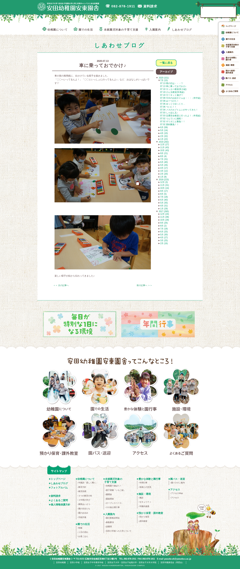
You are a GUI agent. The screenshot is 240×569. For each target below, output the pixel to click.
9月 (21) (164, 153)
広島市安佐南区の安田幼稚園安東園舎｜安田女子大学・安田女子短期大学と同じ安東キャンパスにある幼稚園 (68, 7)
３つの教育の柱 (85, 496)
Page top (206, 513)
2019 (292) (163, 142)
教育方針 (82, 487)
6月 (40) (164, 162)
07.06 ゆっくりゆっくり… (172, 104)
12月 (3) (164, 182)
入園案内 (110, 514)
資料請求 (56, 495)
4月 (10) (164, 133)
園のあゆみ (83, 513)
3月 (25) (164, 240)
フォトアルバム (59, 487)
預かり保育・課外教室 (59, 434)
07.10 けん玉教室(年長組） (173, 92)
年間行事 (143, 483)
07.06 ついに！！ (168, 107)
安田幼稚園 (61, 562)
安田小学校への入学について (118, 531)
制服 (80, 528)
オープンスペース (114, 503)
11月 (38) (164, 217)
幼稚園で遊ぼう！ (114, 486)
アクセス (140, 434)
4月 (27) (164, 237)
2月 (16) (164, 243)
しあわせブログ (59, 483)
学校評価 (82, 517)
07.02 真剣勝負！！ (169, 124)
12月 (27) (164, 144)
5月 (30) (164, 234)
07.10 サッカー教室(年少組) (173, 89)
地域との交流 (145, 487)
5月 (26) (164, 165)
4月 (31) (164, 205)
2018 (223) (163, 179)
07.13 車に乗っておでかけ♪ (173, 86)
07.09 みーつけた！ (169, 101)
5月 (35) (164, 203)
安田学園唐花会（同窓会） (172, 562)
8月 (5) (163, 194)
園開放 (109, 494)
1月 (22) (164, 139)
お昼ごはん (83, 536)
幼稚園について (59, 390)
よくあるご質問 (181, 434)
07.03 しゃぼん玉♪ (169, 112)
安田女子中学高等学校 (93, 562)
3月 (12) (164, 171)
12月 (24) (164, 214)
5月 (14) (164, 130)
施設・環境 (181, 390)
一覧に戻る (166, 62)
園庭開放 (110, 499)
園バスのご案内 (178, 483)
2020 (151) (163, 78)
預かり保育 (144, 517)
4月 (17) (164, 168)
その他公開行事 (113, 507)
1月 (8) (163, 177)
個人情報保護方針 (60, 504)
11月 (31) (164, 185)
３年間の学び (84, 500)
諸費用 (109, 526)
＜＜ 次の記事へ (61, 285)
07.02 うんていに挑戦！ (171, 118)
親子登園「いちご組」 (116, 490)
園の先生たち (84, 508)
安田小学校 (75, 562)
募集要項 (110, 522)
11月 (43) (164, 147)
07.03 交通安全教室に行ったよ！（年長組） (181, 115)
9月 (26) (164, 223)
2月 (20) (164, 174)
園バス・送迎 (99, 434)
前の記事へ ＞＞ (144, 285)
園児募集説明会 (113, 518)
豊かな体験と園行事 (140, 390)
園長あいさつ (84, 504)
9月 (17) (164, 191)
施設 (141, 498)
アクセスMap (177, 493)
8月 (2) (163, 226)
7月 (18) (164, 197)
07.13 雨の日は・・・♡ (171, 83)
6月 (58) (164, 127)
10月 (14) (164, 188)
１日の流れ (83, 532)
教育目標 (82, 491)
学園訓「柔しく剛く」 (88, 483)
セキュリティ (145, 502)
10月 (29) (164, 220)
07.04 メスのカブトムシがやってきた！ (179, 110)
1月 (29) (164, 208)
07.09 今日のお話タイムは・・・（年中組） (181, 98)
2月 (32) (164, 136)
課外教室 (143, 521)
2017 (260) (163, 211)
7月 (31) (164, 159)
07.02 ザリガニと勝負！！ (172, 121)
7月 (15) (164, 80)
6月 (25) (164, 231)
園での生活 (99, 390)
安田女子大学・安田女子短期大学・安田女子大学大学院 (131, 562)
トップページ (58, 478)
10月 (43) (164, 150)
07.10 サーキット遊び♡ (171, 95)
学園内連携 (144, 506)
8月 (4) (163, 156)
